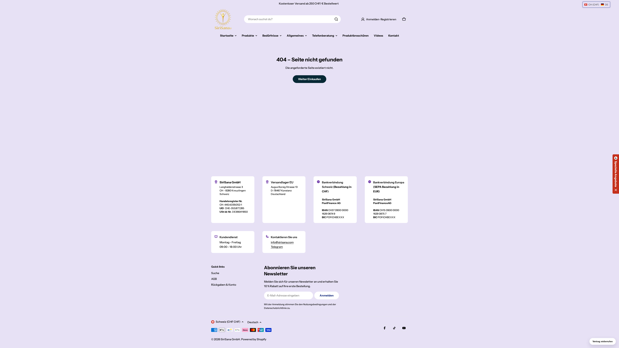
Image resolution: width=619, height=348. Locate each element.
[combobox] (292, 19)
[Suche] (336, 19)
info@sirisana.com (282, 242)
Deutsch (252, 322)
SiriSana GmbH (230, 339)
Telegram (277, 246)
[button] (616, 174)
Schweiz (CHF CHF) (228, 321)
